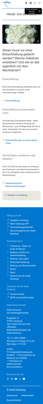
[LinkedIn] (24, 379)
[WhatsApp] (20, 379)
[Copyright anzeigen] (37, 40)
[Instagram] (12, 379)
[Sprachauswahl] (30, 3)
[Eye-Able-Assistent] (26, 3)
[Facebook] (8, 379)
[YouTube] (16, 379)
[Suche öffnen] (35, 3)
